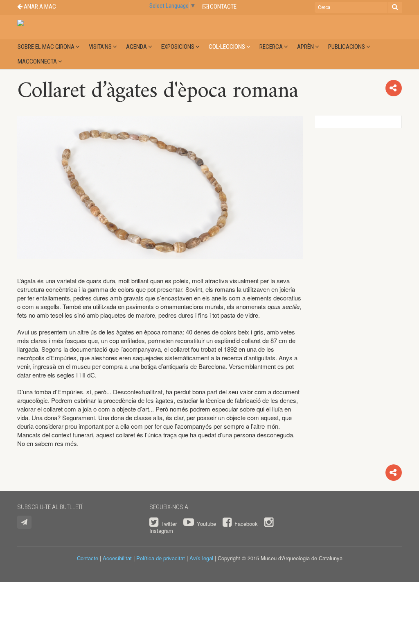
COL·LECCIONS (227, 46)
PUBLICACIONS (347, 46)
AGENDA (137, 46)
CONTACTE (223, 6)
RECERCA (271, 46)
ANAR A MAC (39, 6)
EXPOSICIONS (178, 46)
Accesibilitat (117, 558)
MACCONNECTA (38, 61)
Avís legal (201, 558)
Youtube (206, 524)
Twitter (169, 524)
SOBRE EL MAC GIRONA (47, 46)
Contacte (87, 558)
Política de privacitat (160, 558)
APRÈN (306, 46)
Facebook (246, 524)
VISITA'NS (101, 46)
